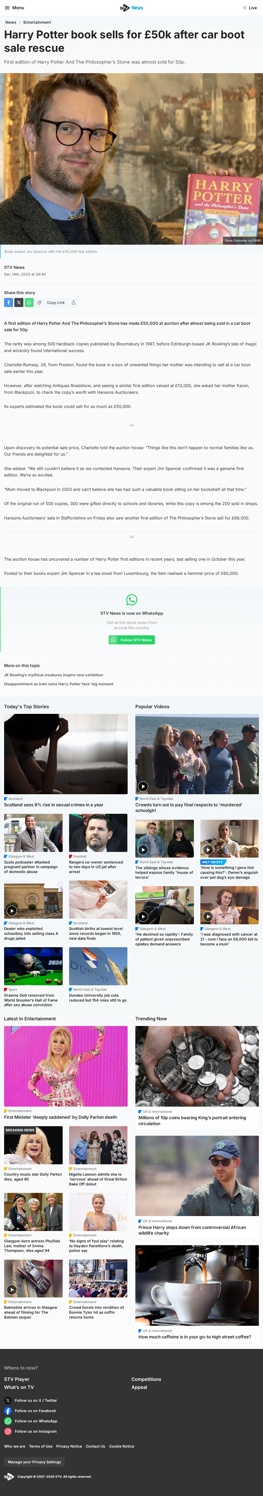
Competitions (146, 1379)
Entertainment (37, 22)
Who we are (14, 1446)
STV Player (16, 1379)
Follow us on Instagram (36, 1431)
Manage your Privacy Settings (34, 1462)
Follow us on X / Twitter (36, 1400)
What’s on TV (19, 1387)
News (10, 22)
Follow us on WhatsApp (36, 1421)
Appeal (139, 1387)
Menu (18, 7)
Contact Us (95, 1446)
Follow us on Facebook (35, 1410)
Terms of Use (40, 1446)
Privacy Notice (69, 1446)
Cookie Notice (121, 1446)
